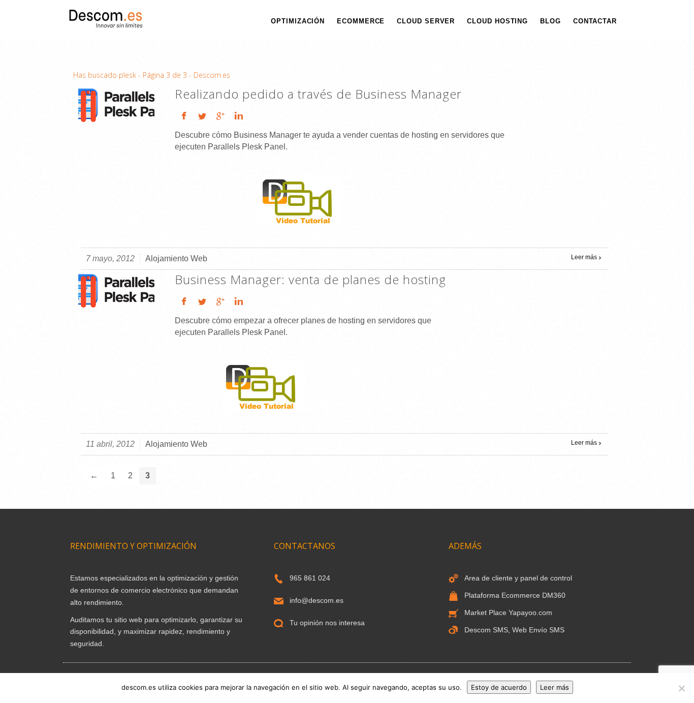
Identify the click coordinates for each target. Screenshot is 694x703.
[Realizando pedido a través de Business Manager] (116, 104)
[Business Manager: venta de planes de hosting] (116, 290)
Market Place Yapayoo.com (508, 612)
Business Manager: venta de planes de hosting (310, 279)
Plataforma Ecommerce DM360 (514, 595)
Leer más (584, 257)
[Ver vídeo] (300, 199)
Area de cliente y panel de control (518, 578)
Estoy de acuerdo (499, 687)
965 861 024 (310, 578)
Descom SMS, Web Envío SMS (514, 630)
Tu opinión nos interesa (327, 623)
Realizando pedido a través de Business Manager (318, 93)
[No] (681, 688)
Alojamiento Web (176, 258)
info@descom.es (316, 600)
